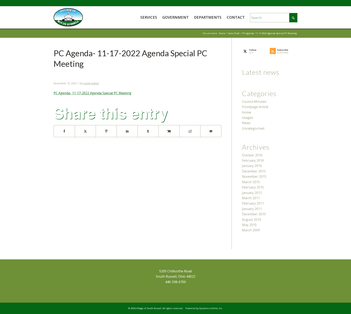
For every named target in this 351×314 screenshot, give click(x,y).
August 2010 (251, 219)
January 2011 (252, 209)
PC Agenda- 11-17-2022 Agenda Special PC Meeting (92, 93)
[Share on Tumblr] (148, 131)
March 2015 (251, 182)
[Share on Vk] (169, 131)
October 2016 (252, 155)
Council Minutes (254, 101)
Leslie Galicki (91, 83)
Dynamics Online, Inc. (211, 308)
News (246, 123)
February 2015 (253, 187)
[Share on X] (85, 131)
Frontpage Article (255, 107)
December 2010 (254, 214)
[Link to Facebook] (294, 3)
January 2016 (252, 165)
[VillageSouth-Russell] (68, 17)
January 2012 (252, 193)
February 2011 (253, 203)
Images (247, 117)
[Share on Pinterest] (106, 131)
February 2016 (253, 160)
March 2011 (251, 198)
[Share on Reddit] (190, 131)
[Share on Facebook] (64, 131)
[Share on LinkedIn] (127, 131)
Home (246, 112)
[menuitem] (149, 17)
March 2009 (251, 230)
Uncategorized (253, 128)
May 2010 (249, 225)
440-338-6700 (175, 282)
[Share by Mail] (210, 131)
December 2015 (254, 171)
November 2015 (254, 176)
